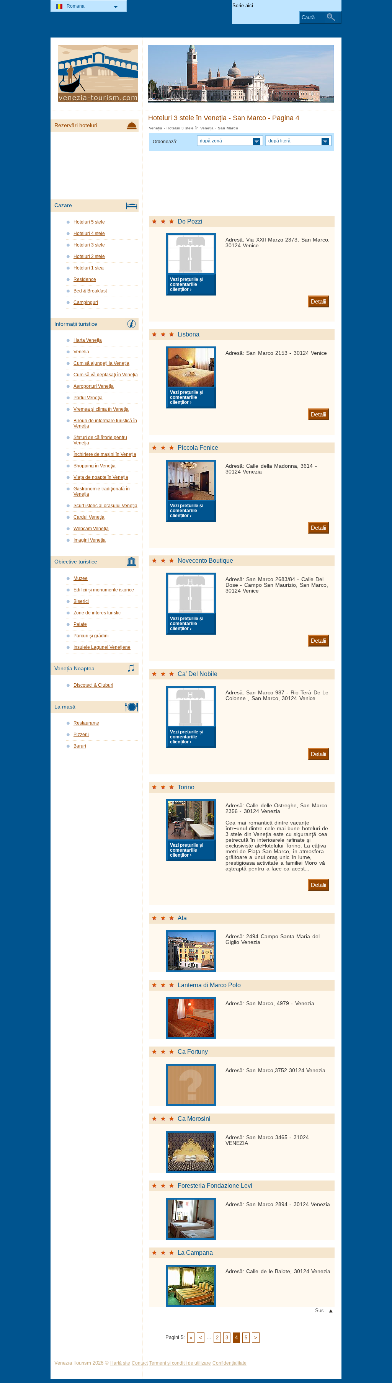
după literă (279, 140)
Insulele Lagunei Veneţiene (102, 647)
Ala (182, 918)
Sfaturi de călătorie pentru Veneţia (100, 440)
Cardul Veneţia (89, 517)
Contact (140, 1363)
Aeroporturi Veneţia (94, 386)
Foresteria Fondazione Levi (215, 1185)
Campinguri (86, 302)
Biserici (81, 601)
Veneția (155, 128)
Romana (76, 6)
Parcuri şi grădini (91, 635)
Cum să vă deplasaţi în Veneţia (106, 374)
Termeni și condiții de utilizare (180, 1363)
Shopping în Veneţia (95, 466)
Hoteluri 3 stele (89, 245)
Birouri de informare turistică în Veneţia (105, 423)
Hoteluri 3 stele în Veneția (190, 128)
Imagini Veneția (90, 540)
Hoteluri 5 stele (89, 222)
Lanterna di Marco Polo (209, 985)
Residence (85, 279)
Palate (80, 624)
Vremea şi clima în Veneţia (101, 409)
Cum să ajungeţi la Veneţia (101, 363)
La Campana (195, 1252)
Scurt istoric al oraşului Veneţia (105, 505)
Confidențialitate (229, 1363)
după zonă (211, 140)
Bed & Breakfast (90, 291)
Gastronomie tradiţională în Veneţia (102, 491)
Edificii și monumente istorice (104, 590)
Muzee (81, 578)
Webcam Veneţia (91, 528)
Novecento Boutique (205, 560)
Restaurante (86, 723)
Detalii (318, 301)
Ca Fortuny (193, 1051)
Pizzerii (81, 734)
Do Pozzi (190, 221)
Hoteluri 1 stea (89, 268)
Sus (319, 1310)
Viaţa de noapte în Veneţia (101, 477)
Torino (186, 787)
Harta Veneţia (88, 340)
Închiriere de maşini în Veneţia (105, 454)
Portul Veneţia (88, 397)
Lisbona (188, 334)
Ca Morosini (194, 1118)
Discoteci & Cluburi (93, 685)
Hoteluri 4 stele (89, 233)
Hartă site (120, 1363)
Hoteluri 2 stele (89, 256)
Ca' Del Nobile (197, 674)
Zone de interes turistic (97, 613)
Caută (308, 17)
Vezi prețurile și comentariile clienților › (186, 284)
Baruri (80, 746)
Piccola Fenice (198, 447)
